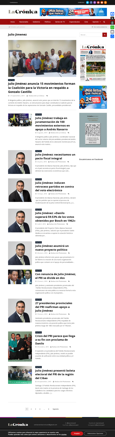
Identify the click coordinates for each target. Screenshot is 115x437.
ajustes (63, 435)
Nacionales (23, 22)
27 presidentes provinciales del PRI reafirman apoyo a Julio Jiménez (53, 306)
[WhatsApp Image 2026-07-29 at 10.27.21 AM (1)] (73, 12)
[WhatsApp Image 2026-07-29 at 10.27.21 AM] (93, 108)
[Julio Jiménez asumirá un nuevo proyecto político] (20, 253)
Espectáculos (75, 22)
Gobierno (36, 22)
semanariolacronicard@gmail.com (45, 425)
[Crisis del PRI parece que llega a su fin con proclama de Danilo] (20, 346)
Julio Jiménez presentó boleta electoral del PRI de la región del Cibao (55, 374)
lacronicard (100, 423)
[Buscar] (104, 22)
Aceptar (77, 433)
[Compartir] (112, 36)
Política (48, 22)
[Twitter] (87, 2)
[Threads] (112, 23)
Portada (13, 27)
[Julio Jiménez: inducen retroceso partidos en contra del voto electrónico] (20, 190)
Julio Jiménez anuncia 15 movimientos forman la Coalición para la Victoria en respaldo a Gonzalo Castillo (41, 88)
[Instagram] (94, 2)
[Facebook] (91, 2)
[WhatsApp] (112, 27)
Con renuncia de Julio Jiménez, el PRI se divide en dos (55, 276)
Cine (86, 22)
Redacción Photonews (58, 162)
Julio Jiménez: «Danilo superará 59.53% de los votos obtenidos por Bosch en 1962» (55, 216)
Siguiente (56, 409)
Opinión (96, 22)
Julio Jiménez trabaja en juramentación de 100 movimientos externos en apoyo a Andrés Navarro (52, 123)
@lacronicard (71, 423)
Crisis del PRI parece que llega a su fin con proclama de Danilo (55, 339)
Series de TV (60, 22)
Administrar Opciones (95, 433)
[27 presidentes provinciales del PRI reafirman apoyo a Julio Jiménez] (20, 310)
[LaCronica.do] (23, 14)
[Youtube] (98, 2)
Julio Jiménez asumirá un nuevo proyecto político (52, 247)
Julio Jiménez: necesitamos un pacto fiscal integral (55, 156)
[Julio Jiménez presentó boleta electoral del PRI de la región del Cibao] (20, 375)
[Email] (112, 32)
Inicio (13, 22)
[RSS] (105, 2)
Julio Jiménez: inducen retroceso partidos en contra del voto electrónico (54, 186)
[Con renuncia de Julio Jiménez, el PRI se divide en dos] (20, 277)
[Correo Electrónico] (101, 2)
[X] (112, 18)
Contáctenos (14, 2)
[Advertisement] (96, 183)
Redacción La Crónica (36, 96)
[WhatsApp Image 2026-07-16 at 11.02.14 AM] (93, 147)
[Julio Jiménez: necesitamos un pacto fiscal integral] (20, 162)
